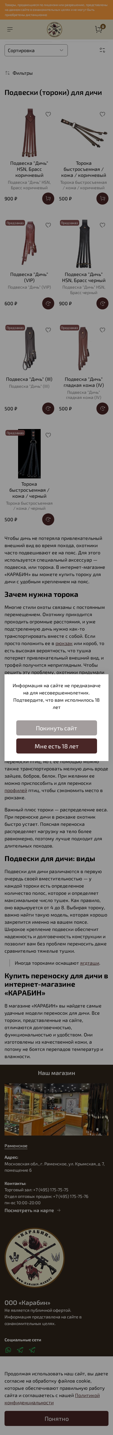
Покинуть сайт (56, 728)
